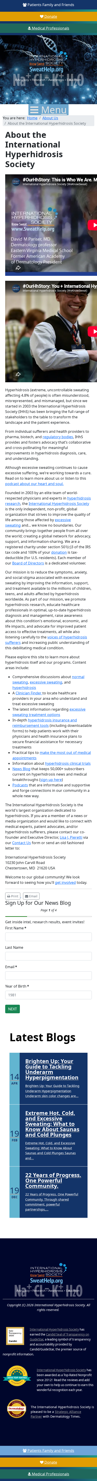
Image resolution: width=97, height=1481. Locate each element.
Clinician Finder (29, 693)
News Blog (21, 768)
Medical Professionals (50, 28)
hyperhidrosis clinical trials (68, 763)
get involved (65, 882)
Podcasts (20, 785)
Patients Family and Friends (50, 4)
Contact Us (21, 842)
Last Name (14, 947)
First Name (15, 928)
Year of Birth (17, 986)
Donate (50, 16)
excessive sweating (46, 682)
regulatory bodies (58, 436)
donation (59, 552)
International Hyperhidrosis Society (59, 503)
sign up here (51, 779)
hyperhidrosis (24, 687)
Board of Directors (28, 563)
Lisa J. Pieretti (71, 837)
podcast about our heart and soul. (34, 483)
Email (11, 966)
